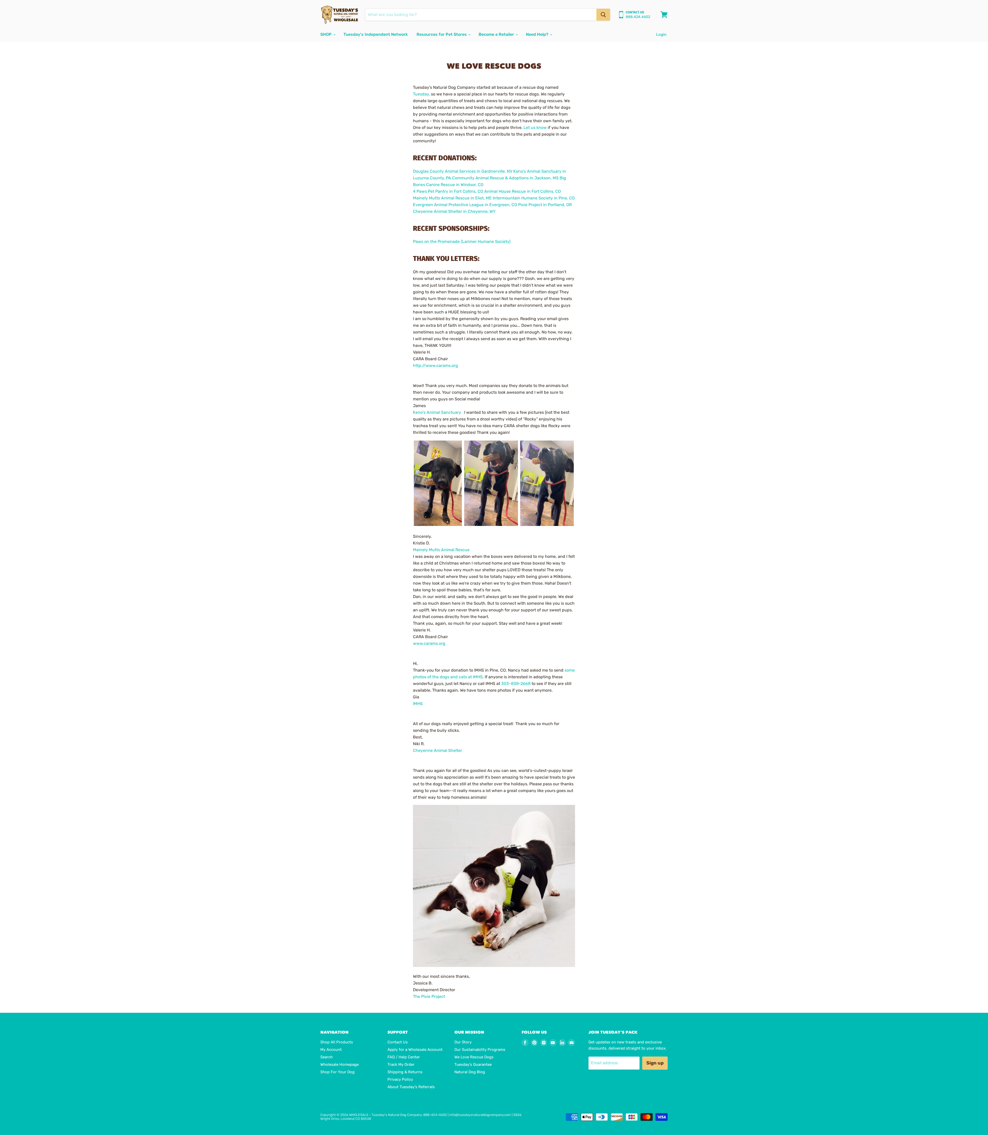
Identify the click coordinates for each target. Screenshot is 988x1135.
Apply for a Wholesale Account (415, 1049)
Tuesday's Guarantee (473, 1064)
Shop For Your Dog (337, 1072)
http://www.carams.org (435, 365)
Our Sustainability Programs (479, 1049)
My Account (331, 1049)
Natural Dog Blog (469, 1072)
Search (326, 1057)
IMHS (418, 703)
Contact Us (397, 1042)
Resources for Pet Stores (442, 34)
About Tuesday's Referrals (411, 1087)
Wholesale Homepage (339, 1064)
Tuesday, (421, 94)
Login (661, 34)
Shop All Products (336, 1042)
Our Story (463, 1042)
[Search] (603, 15)
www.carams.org (429, 643)
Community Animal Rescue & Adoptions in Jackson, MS (505, 177)
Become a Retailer (497, 34)
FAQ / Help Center (403, 1057)
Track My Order (400, 1064)
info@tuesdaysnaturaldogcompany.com (480, 1115)
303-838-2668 (516, 683)
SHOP (326, 34)
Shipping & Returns (404, 1072)
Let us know (535, 127)
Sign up (655, 1063)
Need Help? (537, 34)
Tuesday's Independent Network (375, 34)
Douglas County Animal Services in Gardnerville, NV (462, 171)
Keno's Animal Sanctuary (437, 412)
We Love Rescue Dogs (473, 1057)
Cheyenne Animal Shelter (437, 750)
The (429, 996)
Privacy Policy (400, 1079)
